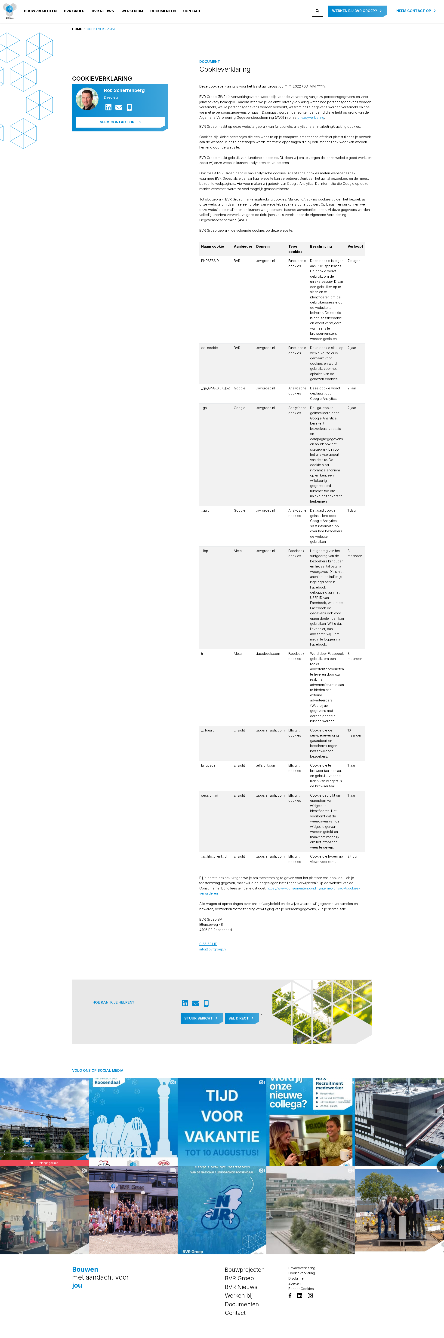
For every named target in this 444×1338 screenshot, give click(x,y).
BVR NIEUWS (103, 11)
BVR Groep (239, 1278)
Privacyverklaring (301, 1268)
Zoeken (294, 1283)
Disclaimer (296, 1278)
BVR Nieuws (241, 1286)
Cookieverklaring (301, 1273)
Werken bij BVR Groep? (355, 11)
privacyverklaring (310, 117)
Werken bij (132, 11)
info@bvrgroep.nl (212, 949)
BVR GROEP (74, 11)
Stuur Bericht (199, 1018)
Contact (192, 11)
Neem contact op (414, 11)
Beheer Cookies (301, 1288)
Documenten (163, 11)
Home (77, 29)
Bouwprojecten (40, 11)
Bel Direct (239, 1018)
